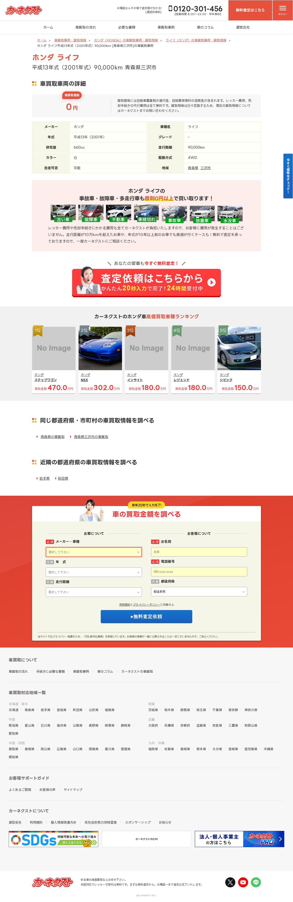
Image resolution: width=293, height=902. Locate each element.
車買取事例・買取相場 (70, 40)
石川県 (45, 725)
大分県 (217, 749)
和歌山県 (250, 725)
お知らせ (165, 822)
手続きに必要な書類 (50, 671)
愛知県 (13, 733)
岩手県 (44, 478)
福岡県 (153, 749)
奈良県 (217, 725)
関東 (151, 704)
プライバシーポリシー (146, 604)
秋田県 (63, 478)
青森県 (193, 168)
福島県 (109, 710)
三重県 (233, 725)
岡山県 (45, 749)
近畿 (151, 719)
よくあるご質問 (20, 789)
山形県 (93, 710)
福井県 (61, 725)
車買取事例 (166, 27)
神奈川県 (250, 710)
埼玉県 (201, 710)
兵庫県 (169, 725)
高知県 (13, 757)
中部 (12, 719)
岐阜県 (109, 725)
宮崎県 (233, 749)
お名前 (166, 541)
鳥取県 (13, 749)
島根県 (29, 749)
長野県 (93, 725)
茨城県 (153, 710)
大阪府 (153, 725)
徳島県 (93, 749)
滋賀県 (201, 725)
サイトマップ (73, 789)
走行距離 (62, 582)
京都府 (185, 725)
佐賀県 (169, 749)
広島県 (61, 749)
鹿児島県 (250, 749)
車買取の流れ (85, 27)
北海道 (13, 710)
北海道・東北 (18, 704)
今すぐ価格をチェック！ (288, 175)
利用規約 (124, 604)
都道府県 (168, 581)
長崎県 (185, 749)
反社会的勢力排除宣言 (101, 822)
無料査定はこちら (250, 10)
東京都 (233, 710)
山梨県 (77, 725)
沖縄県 (268, 749)
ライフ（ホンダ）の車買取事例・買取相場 (196, 40)
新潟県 (13, 725)
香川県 (109, 749)
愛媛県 (125, 749)
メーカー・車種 (67, 541)
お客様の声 (47, 789)
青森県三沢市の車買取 (91, 437)
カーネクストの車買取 (137, 671)
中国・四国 (17, 743)
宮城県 (61, 710)
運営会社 (243, 27)
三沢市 (206, 168)
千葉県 (217, 710)
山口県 (77, 749)
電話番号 (168, 561)
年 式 (61, 562)
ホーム (48, 27)
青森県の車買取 (53, 437)
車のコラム (205, 27)
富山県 (29, 725)
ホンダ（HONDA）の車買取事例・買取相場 (126, 40)
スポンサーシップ (138, 822)
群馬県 (185, 710)
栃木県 (169, 710)
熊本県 (201, 749)
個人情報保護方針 (63, 822)
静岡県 (125, 725)
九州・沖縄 (156, 743)
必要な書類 (126, 27)
